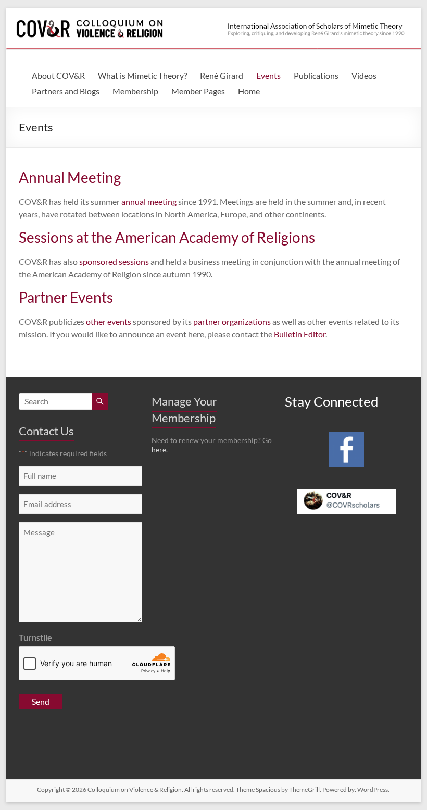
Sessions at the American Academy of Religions (167, 237)
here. (160, 449)
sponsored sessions (114, 261)
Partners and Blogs (65, 91)
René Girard (221, 75)
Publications (316, 75)
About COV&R (58, 75)
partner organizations (232, 321)
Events (268, 75)
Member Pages (198, 91)
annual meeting (149, 201)
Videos (363, 75)
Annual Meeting (70, 177)
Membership (135, 91)
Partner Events (66, 297)
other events (108, 321)
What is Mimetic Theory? (142, 75)
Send (40, 701)
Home (249, 91)
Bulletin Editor (299, 334)
